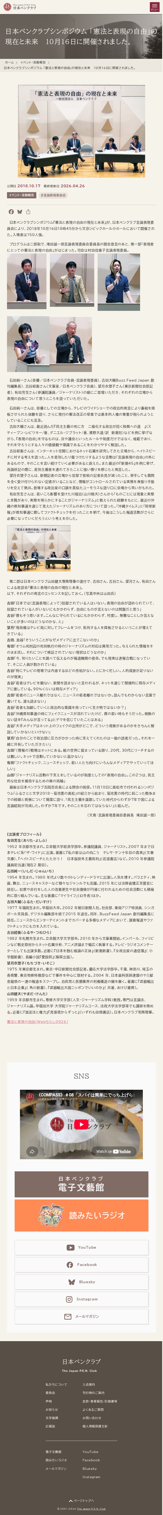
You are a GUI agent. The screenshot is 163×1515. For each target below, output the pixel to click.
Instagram (91, 1477)
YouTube (91, 1451)
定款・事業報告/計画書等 (100, 1401)
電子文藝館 (53, 1451)
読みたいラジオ (56, 1460)
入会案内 (89, 1384)
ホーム (9, 62)
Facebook (91, 1460)
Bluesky (90, 1468)
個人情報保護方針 (95, 1426)
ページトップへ (84, 1500)
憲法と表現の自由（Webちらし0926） (37, 1021)
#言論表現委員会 (53, 195)
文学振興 (52, 1418)
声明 (49, 1401)
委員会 (50, 1392)
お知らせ (52, 1409)
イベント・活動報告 (33, 62)
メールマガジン (56, 1468)
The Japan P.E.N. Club (91, 1509)
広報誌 (50, 1426)
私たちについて (56, 1384)
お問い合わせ (92, 1418)
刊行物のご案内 (94, 1392)
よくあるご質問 (93, 1409)
